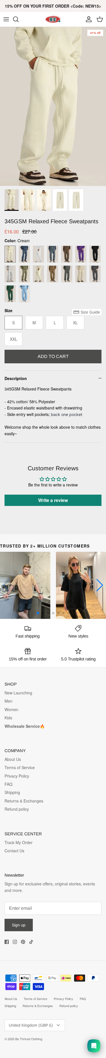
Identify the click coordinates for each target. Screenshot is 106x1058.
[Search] (18, 19)
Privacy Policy (17, 776)
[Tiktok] (31, 942)
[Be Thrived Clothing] (53, 19)
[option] (53, 106)
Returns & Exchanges (24, 801)
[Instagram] (15, 942)
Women (11, 709)
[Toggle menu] (6, 19)
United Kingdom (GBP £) (31, 1025)
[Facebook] (7, 942)
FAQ (8, 784)
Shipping (12, 792)
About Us (13, 759)
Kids (8, 717)
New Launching (18, 693)
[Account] (87, 19)
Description (16, 378)
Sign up (18, 925)
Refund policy (17, 809)
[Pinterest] (23, 942)
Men (8, 701)
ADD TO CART (53, 356)
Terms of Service (20, 767)
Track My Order (19, 842)
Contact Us (14, 850)
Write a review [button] (53, 500)
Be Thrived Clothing (28, 1038)
